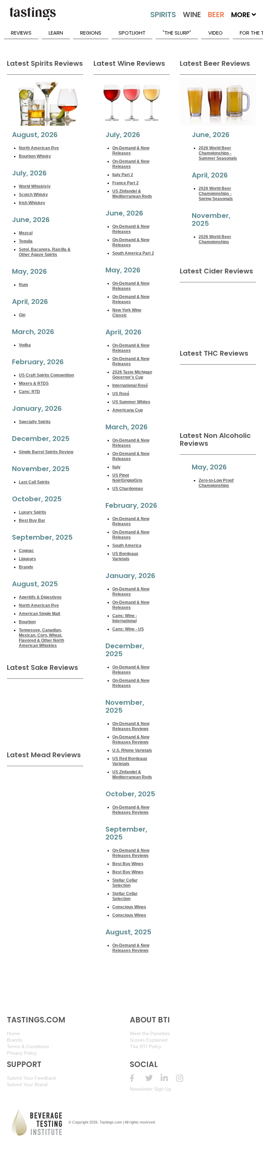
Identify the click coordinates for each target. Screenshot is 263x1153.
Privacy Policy (22, 1053)
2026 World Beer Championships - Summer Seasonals (218, 153)
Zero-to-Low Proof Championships (216, 483)
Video (215, 32)
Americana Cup (127, 410)
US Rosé (120, 393)
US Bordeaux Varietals (125, 556)
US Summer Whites (131, 402)
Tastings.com (111, 1122)
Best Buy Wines (127, 863)
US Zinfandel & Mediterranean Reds (132, 194)
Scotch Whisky (33, 194)
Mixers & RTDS (34, 383)
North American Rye (39, 148)
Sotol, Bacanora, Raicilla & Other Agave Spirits (45, 252)
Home (13, 1033)
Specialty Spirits (35, 421)
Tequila (26, 241)
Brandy (26, 567)
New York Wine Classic (126, 313)
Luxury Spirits (32, 512)
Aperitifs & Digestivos (40, 597)
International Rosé (130, 385)
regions (90, 32)
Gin (22, 314)
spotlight (132, 32)
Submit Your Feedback (31, 1078)
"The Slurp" (177, 32)
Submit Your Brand (27, 1084)
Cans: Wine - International (124, 618)
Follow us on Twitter (153, 1078)
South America (126, 545)
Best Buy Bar (32, 520)
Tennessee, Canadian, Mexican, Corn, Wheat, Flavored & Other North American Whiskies (41, 638)
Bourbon (27, 622)
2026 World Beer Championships (215, 239)
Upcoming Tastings (183, 1078)
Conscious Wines (129, 907)
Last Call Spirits (34, 482)
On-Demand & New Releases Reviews (130, 726)
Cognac (26, 550)
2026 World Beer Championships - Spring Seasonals (216, 193)
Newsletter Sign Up (150, 1089)
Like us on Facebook (137, 1078)
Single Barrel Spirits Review (46, 452)
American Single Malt (39, 613)
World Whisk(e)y (35, 186)
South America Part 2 (133, 253)
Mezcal (26, 233)
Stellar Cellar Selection (125, 883)
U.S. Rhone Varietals (132, 750)
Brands (14, 1040)
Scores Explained (148, 1040)
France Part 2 (125, 183)
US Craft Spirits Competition (46, 375)
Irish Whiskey (32, 202)
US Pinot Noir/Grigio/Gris (127, 478)
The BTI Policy (145, 1046)
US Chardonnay (127, 488)
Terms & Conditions (28, 1046)
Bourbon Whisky (35, 156)
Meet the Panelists (150, 1033)
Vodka (25, 345)
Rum (23, 284)
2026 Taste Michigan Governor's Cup (132, 375)
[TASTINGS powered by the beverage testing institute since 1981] (32, 17)
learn (56, 32)
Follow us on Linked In (168, 1078)
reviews (21, 32)
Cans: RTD (29, 391)
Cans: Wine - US (128, 629)
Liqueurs (27, 558)
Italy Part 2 (122, 174)
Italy (116, 467)
